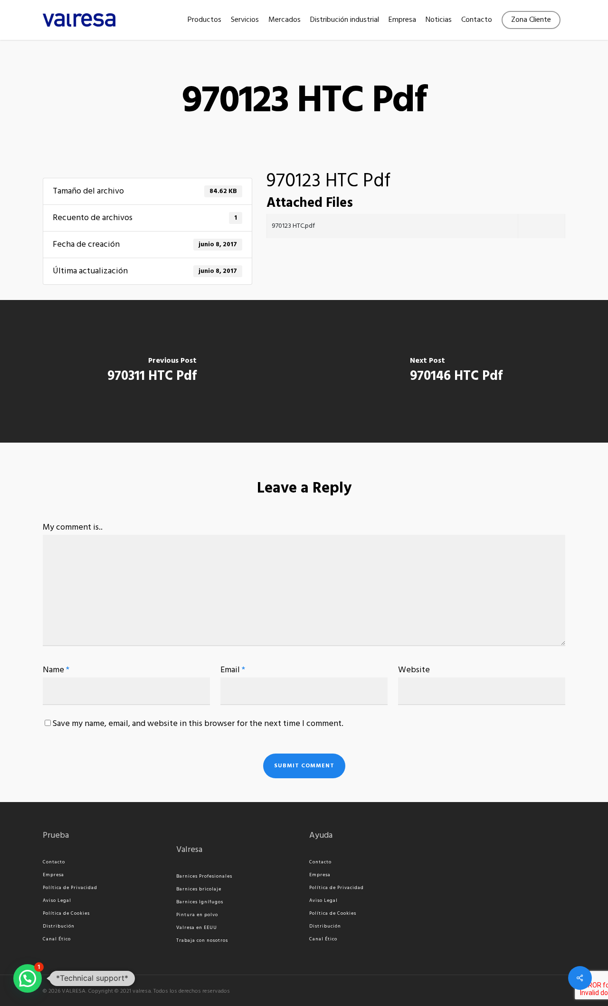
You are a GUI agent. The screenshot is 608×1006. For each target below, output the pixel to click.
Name (56, 670)
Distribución (59, 926)
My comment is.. (73, 527)
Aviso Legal (57, 900)
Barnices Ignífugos (199, 902)
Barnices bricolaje (198, 889)
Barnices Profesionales (204, 876)
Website (414, 670)
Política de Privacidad (70, 887)
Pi (178, 915)
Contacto (54, 862)
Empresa (53, 875)
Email (232, 670)
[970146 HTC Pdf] (456, 371)
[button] (27, 978)
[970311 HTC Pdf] (152, 371)
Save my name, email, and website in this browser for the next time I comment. (197, 724)
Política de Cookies (66, 913)
